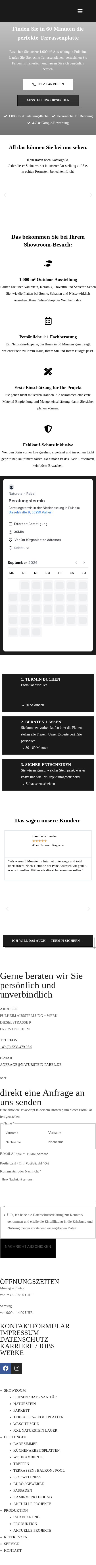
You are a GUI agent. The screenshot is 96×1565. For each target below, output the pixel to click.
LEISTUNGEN (15, 1437)
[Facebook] (5, 1368)
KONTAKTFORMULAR (35, 1326)
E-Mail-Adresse (12, 1154)
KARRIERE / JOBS (27, 1346)
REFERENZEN (15, 1537)
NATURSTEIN (24, 1404)
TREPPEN (21, 1464)
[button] (5, 195)
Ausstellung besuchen (48, 100)
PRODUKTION (16, 1510)
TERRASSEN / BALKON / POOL (39, 1470)
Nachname (55, 1142)
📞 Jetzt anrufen (48, 84)
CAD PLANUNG (26, 1517)
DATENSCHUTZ (24, 1339)
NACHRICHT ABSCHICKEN (28, 1246)
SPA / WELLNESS (27, 1477)
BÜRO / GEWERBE (28, 1484)
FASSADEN (22, 1490)
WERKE (12, 1352)
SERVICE (11, 1544)
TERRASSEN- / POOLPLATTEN (38, 1417)
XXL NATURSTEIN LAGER (35, 1430)
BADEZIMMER (25, 1444)
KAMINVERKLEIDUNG (32, 1497)
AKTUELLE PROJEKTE (32, 1504)
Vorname (54, 1132)
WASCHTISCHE (26, 1424)
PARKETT (21, 1410)
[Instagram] (16, 1368)
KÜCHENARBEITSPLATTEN (36, 1450)
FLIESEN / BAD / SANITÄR (35, 1397)
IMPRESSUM (19, 1332)
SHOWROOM (15, 1390)
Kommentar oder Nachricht (20, 1171)
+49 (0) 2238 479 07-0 (16, 1047)
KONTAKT (13, 1550)
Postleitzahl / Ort (11, 1163)
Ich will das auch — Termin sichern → (48, 940)
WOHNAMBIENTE (28, 1457)
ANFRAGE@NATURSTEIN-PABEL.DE (31, 1064)
